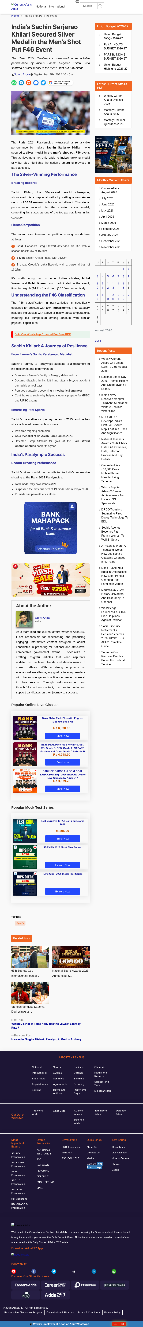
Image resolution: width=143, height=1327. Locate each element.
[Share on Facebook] (36, 82)
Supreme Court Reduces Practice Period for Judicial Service (113, 658)
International (57, 6)
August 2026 (110, 190)
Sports (20, 923)
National (41, 6)
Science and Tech (101, 1083)
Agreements (60, 1084)
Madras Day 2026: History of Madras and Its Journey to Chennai (112, 595)
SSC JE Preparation (18, 1182)
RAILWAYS (42, 1165)
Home (15, 15)
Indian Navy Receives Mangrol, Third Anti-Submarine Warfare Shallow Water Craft (114, 402)
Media (90, 1158)
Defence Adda (79, 1121)
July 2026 (107, 198)
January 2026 (109, 234)
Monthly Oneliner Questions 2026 (114, 122)
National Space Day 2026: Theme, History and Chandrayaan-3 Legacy (114, 382)
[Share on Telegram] (21, 82)
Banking (36, 1089)
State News (38, 1078)
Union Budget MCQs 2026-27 (113, 36)
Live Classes (119, 1152)
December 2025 (111, 241)
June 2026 (107, 204)
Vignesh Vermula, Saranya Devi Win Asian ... (27, 1009)
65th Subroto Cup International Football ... (25, 973)
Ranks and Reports (100, 1074)
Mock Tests (118, 1147)
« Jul (98, 340)
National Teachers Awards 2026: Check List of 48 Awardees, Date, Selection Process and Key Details (114, 449)
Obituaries (100, 1067)
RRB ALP (67, 1152)
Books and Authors (59, 1091)
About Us (92, 1147)
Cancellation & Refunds (60, 1312)
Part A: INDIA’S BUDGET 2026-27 (115, 46)
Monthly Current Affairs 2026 (114, 111)
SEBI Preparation (18, 1173)
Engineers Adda (101, 1112)
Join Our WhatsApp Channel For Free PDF (43, 334)
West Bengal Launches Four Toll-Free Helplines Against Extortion (113, 614)
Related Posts (22, 938)
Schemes (58, 1078)
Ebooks (116, 1164)
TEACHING (43, 1170)
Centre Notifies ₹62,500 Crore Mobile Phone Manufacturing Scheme (110, 473)
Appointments (40, 1084)
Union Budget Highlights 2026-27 (115, 66)
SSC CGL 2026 (70, 1158)
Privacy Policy (112, 1312)
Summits (79, 1078)
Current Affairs (78, 1112)
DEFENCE (42, 1176)
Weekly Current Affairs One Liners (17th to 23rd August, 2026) (114, 364)
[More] (77, 2)
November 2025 (111, 247)
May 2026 (107, 210)
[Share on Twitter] (43, 82)
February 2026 (110, 228)
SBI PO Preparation (18, 1155)
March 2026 (108, 222)
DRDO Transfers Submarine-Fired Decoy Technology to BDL (114, 515)
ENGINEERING (45, 1182)
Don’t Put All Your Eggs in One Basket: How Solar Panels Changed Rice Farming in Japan (114, 575)
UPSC (39, 1188)
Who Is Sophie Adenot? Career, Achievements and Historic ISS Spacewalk (113, 495)
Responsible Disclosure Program (23, 1312)
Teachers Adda (37, 1112)
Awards (57, 1072)
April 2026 (107, 216)
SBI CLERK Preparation (18, 1164)
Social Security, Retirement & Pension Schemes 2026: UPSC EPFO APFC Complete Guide (113, 636)
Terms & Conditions (89, 1312)
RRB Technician (71, 1147)
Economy (79, 1084)
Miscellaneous (102, 1090)
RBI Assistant (19, 1198)
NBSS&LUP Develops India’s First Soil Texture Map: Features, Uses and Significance (114, 425)
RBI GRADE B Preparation (19, 1206)
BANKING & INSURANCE (43, 1152)
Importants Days (80, 1091)
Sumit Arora (22, 74)
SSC (39, 1159)
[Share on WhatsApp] (14, 82)
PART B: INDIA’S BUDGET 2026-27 (115, 56)
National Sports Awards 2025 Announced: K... (70, 973)
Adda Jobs (59, 1110)
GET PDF (119, 1323)
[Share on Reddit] (28, 82)
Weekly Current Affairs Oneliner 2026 (113, 99)
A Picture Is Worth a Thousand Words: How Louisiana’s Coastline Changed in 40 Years (113, 553)
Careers (95, 1165)
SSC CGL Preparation (18, 1191)
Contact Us (93, 1152)
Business (79, 1067)
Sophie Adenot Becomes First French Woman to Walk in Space (112, 533)
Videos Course (120, 1158)
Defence (79, 1072)
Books (115, 1169)
